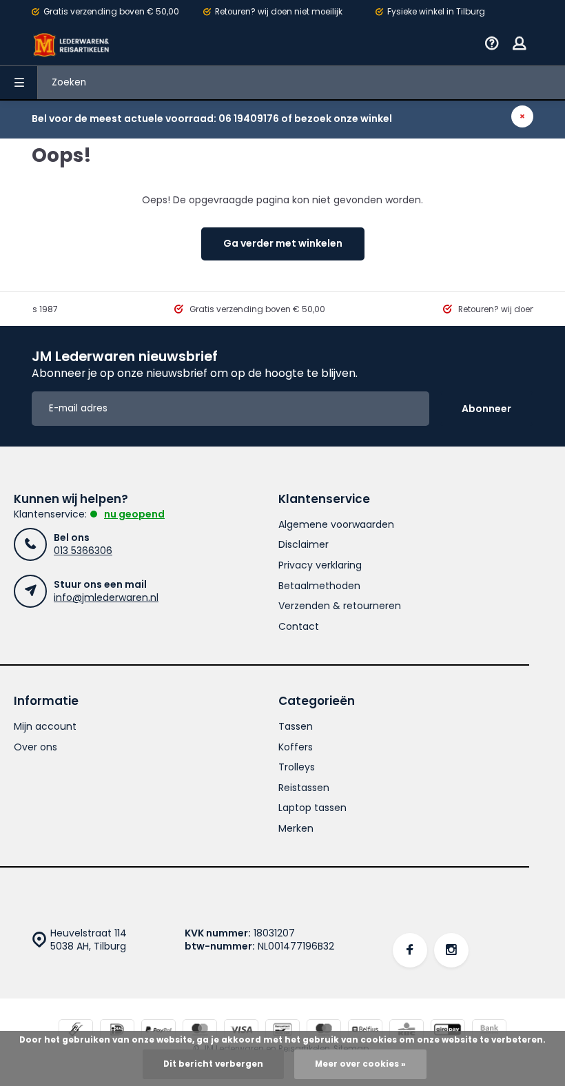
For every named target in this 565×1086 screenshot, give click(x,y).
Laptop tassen (312, 807)
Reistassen (303, 788)
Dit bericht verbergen (213, 1063)
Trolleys (296, 767)
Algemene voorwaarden (336, 524)
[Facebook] (410, 950)
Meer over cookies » (360, 1063)
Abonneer (486, 409)
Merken (296, 828)
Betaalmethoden (319, 586)
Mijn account (45, 726)
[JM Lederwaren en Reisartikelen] (72, 44)
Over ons (35, 747)
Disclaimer (303, 544)
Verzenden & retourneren (339, 606)
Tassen (295, 726)
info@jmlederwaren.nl (106, 597)
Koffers (295, 747)
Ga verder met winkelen (282, 243)
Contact (298, 626)
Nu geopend (134, 514)
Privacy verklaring (320, 565)
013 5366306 (83, 550)
